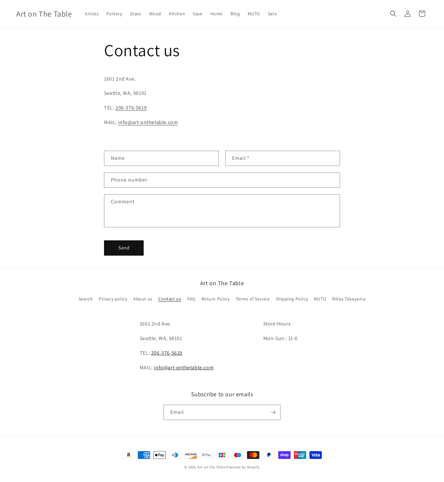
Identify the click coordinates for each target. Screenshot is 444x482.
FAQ (191, 299)
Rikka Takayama (348, 299)
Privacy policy (113, 299)
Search (86, 299)
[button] (393, 13)
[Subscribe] (273, 412)
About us (142, 299)
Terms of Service (253, 299)
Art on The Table (211, 467)
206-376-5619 (131, 107)
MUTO (320, 299)
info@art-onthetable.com (148, 122)
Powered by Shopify (243, 467)
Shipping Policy (292, 299)
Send (124, 248)
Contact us (169, 299)
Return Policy (216, 299)
